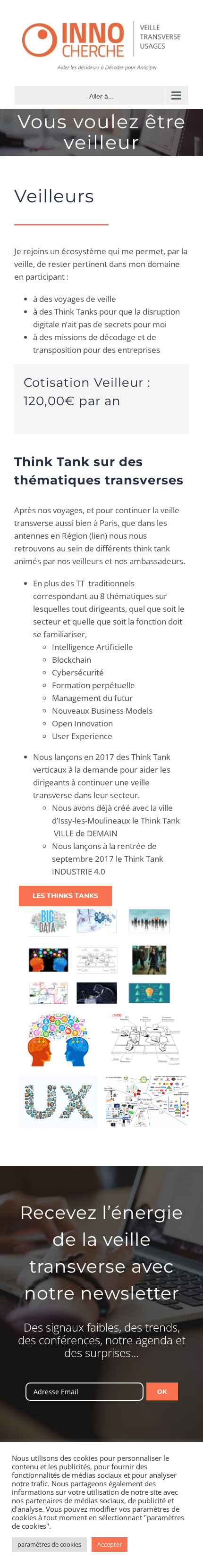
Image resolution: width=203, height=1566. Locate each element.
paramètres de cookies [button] (49, 1544)
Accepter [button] (109, 1544)
